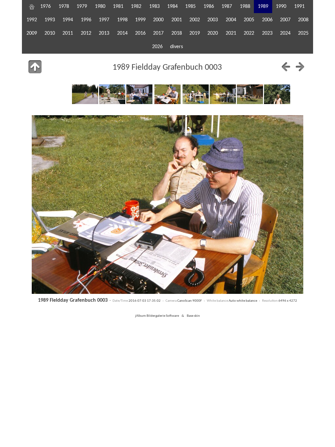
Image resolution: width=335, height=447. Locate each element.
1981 (118, 6)
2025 (303, 33)
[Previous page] (285, 66)
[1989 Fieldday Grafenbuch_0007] (277, 94)
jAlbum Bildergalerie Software (157, 316)
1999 (140, 20)
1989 (263, 6)
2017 (158, 33)
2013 (104, 33)
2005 (249, 20)
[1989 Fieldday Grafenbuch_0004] (196, 94)
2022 (249, 33)
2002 (194, 20)
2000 (158, 20)
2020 (212, 33)
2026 (157, 46)
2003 (212, 20)
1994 (67, 20)
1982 (136, 6)
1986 (208, 6)
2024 (285, 33)
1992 (31, 20)
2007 (285, 20)
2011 (67, 33)
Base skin (193, 316)
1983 (154, 6)
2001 (176, 20)
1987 (226, 6)
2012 (86, 33)
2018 (176, 33)
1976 (45, 6)
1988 (245, 6)
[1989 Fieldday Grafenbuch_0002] (139, 94)
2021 (231, 33)
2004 (231, 20)
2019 (194, 33)
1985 (190, 6)
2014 (122, 33)
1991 (299, 6)
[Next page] (300, 66)
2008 (303, 20)
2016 (140, 33)
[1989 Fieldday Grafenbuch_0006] (250, 94)
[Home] (32, 6)
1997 (104, 20)
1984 (172, 6)
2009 (31, 33)
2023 (267, 33)
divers (176, 46)
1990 (281, 6)
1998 (122, 20)
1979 (82, 6)
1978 (64, 6)
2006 (267, 20)
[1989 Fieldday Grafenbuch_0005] (223, 94)
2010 (49, 33)
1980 (100, 6)
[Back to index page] (35, 66)
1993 (49, 20)
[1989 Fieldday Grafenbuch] (85, 94)
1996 (86, 20)
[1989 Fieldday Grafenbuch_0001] (112, 94)
